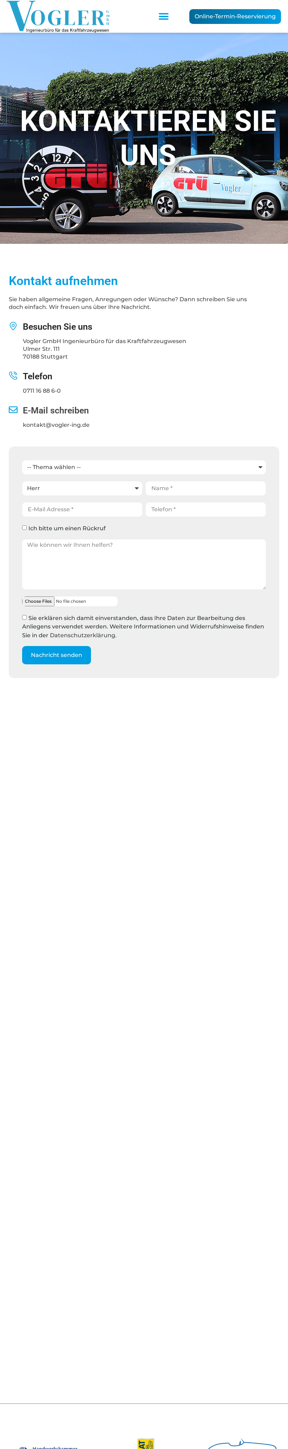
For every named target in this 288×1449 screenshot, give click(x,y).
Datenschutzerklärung (82, 635)
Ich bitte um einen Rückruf (67, 528)
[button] (163, 16)
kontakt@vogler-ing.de (56, 425)
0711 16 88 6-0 (42, 390)
